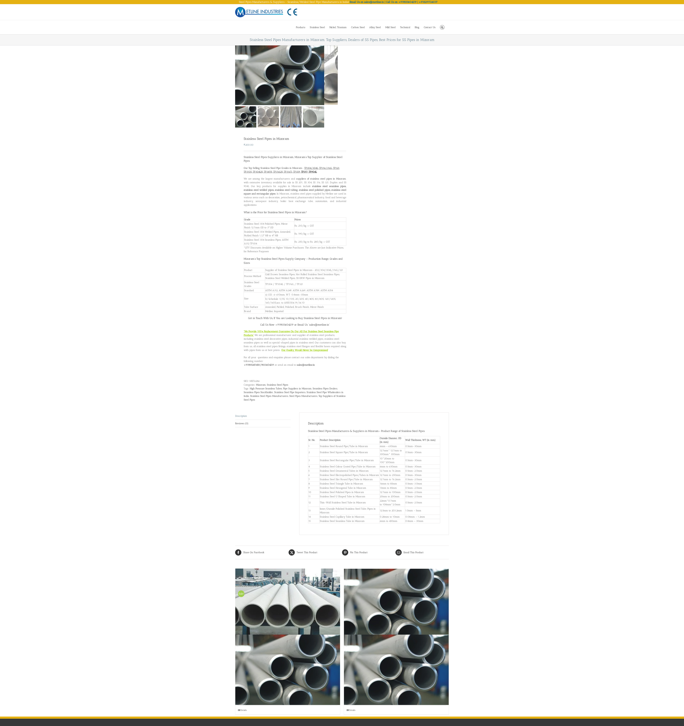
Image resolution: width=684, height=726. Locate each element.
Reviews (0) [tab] (241, 423)
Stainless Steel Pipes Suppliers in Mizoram (269, 157)
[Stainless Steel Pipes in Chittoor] (396, 670)
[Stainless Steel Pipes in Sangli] (396, 604)
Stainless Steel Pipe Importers (289, 392)
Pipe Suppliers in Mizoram (297, 388)
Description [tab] (241, 416)
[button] (442, 27)
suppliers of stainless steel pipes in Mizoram (321, 178)
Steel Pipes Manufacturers (303, 396)
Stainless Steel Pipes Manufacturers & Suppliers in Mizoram (343, 431)
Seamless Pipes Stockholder (258, 392)
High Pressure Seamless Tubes (266, 388)
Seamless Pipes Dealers (325, 388)
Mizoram (261, 384)
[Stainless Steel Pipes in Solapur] (287, 670)
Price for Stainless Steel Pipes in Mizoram (281, 212)
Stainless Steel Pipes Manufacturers (269, 396)
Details (243, 710)
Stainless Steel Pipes (277, 384)
